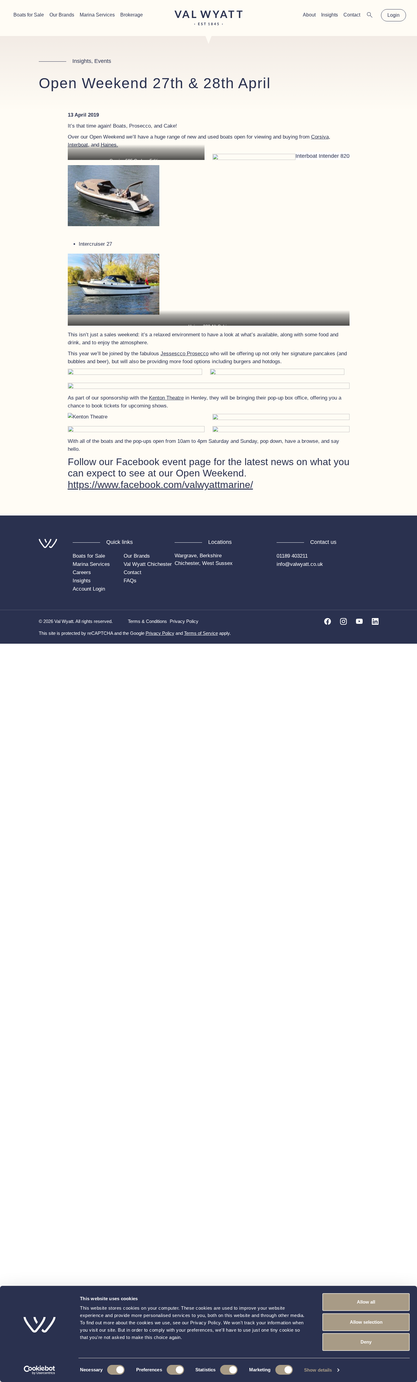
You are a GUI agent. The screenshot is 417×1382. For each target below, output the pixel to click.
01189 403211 (292, 556)
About (309, 14)
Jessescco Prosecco (185, 353)
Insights (329, 14)
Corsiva (320, 137)
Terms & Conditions (147, 621)
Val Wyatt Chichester (148, 564)
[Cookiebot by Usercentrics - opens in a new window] (39, 1370)
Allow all (366, 1301)
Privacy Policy (184, 621)
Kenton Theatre (166, 398)
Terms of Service (201, 633)
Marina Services (97, 14)
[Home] (209, 17)
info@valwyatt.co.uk (300, 564)
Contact (351, 14)
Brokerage (131, 14)
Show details (318, 1370)
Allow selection (366, 1322)
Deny (366, 1341)
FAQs (130, 581)
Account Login (89, 589)
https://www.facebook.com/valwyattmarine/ (160, 484)
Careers (82, 572)
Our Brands (61, 14)
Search (369, 15)
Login (393, 15)
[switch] (175, 1370)
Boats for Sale (28, 14)
